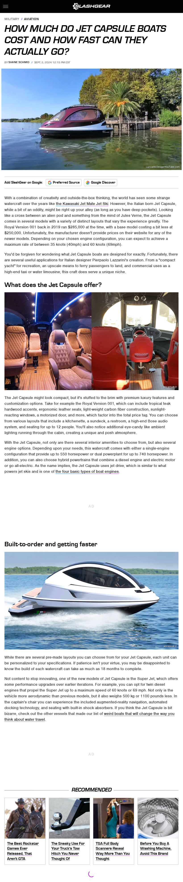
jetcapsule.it (170, 387)
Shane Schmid (18, 62)
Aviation (31, 19)
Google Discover (103, 182)
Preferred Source (66, 182)
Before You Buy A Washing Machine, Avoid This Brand (155, 848)
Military (11, 19)
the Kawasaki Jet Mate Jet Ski (82, 203)
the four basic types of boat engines (87, 471)
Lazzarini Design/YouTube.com (163, 167)
